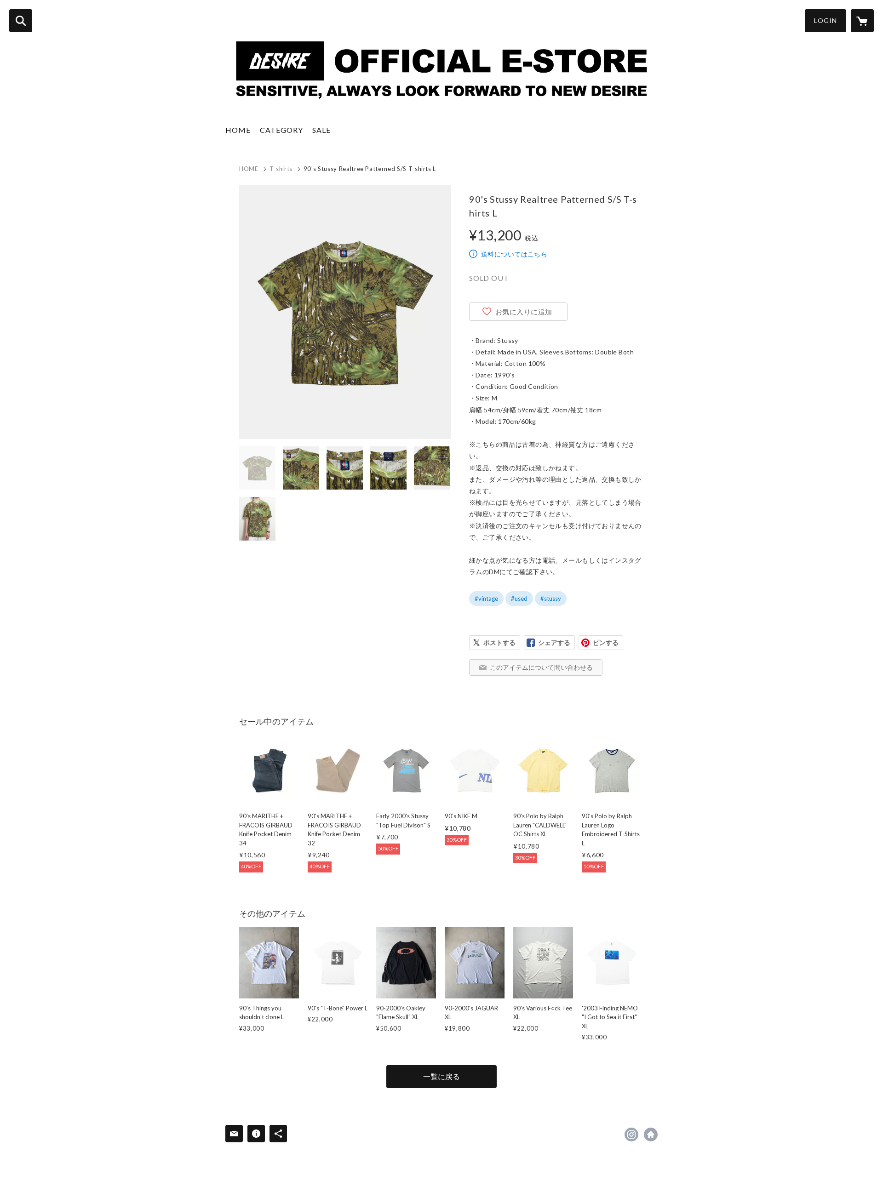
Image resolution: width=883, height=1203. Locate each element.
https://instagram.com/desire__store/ (631, 1134)
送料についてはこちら (514, 254)
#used (519, 598)
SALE (321, 129)
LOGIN (825, 20)
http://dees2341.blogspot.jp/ (651, 1134)
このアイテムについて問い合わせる (541, 667)
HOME (238, 129)
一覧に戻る (441, 1076)
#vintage (486, 598)
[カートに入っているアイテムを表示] (862, 20)
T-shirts (280, 168)
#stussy (550, 598)
